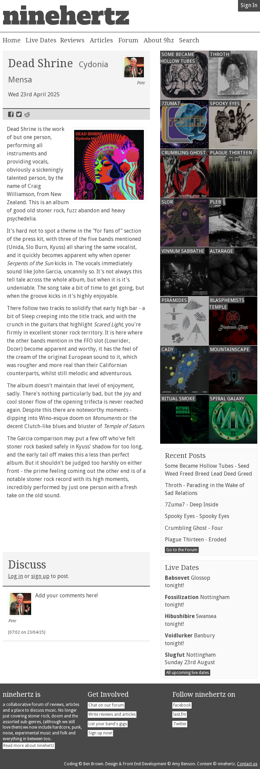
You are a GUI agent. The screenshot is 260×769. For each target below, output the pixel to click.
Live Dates (41, 40)
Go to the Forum (181, 549)
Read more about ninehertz (28, 745)
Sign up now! (100, 733)
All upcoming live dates (187, 672)
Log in (15, 576)
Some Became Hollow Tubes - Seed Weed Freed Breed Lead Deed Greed (208, 470)
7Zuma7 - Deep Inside (191, 504)
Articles (101, 40)
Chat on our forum (106, 705)
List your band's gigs (107, 724)
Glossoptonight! (187, 582)
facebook (182, 705)
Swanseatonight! (190, 620)
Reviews (72, 40)
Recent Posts (185, 455)
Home (12, 40)
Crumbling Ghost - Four (194, 528)
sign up (40, 576)
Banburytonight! (190, 639)
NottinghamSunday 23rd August (190, 659)
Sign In (249, 5)
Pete (141, 82)
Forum (128, 40)
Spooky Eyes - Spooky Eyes (197, 516)
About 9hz (159, 40)
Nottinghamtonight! (197, 601)
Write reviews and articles (112, 714)
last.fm (179, 714)
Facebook (11, 114)
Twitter (19, 114)
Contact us (247, 764)
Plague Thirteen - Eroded (195, 539)
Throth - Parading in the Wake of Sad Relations (204, 489)
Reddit (27, 114)
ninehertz (66, 16)
